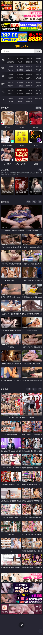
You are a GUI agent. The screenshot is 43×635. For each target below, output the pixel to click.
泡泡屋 (20, 102)
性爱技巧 (38, 94)
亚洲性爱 (10, 74)
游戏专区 (38, 59)
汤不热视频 (38, 98)
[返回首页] (40, 631)
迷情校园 (10, 94)
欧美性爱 (38, 74)
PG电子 (10, 59)
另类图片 (38, 86)
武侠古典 (38, 90)
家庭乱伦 (20, 90)
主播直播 (29, 70)
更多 (40, 202)
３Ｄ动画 (38, 66)
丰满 (28, 389)
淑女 (34, 389)
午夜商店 (20, 98)
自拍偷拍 (20, 66)
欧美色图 (29, 82)
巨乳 (34, 202)
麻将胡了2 (10, 62)
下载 (40, 170)
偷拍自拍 (20, 74)
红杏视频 (10, 102)
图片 (3, 84)
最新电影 (5, 389)
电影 (3, 76)
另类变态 (38, 78)
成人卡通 (29, 74)
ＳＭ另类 (38, 70)
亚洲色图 (20, 82)
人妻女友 (29, 90)
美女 (28, 202)
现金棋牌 (29, 62)
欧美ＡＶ (29, 66)
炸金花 (20, 62)
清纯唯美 (20, 86)
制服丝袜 (10, 78)
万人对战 (29, 59)
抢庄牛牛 (38, 62)
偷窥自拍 (10, 82)
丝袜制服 (20, 70)
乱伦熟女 (29, 78)
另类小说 (20, 94)
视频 (3, 68)
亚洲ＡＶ (10, 66)
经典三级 (20, 78)
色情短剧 (29, 102)
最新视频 (5, 201)
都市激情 (10, 90)
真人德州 (20, 59)
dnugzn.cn (21, 46)
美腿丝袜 (10, 86)
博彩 (3, 60)
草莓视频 (29, 98)
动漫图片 (38, 82)
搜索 (38, 51)
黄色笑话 (29, 94)
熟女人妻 (10, 70)
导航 (3, 100)
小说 (3, 92)
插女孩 (10, 98)
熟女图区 (29, 86)
